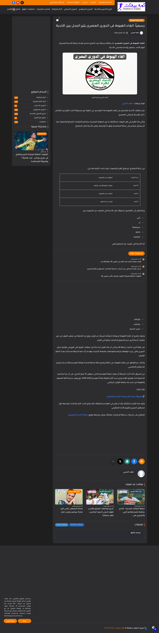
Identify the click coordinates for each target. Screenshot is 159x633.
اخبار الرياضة (30, 98)
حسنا (24, 621)
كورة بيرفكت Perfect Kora (114, 628)
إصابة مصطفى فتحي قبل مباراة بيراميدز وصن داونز (71, 510)
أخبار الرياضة (57, 9)
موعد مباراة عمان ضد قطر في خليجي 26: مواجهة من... (120, 262)
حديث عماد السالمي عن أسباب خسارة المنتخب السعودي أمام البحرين (114, 269)
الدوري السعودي (86, 9)
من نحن (84, 2)
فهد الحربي (135, 33)
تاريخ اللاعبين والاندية (103, 9)
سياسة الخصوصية (105, 2)
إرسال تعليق (135, 533)
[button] (134, 461)
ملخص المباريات (43, 9)
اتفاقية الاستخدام (73, 2)
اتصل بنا (93, 2)
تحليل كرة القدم (13, 9)
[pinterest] (17, 2)
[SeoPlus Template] (145, 628)
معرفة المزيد (10, 621)
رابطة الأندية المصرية (78, 415)
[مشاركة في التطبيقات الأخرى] (113, 461)
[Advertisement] (100, 149)
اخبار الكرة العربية (136, 20)
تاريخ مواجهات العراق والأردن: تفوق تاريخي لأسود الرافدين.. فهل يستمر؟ (101, 512)
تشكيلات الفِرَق (28, 9)
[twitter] (22, 2)
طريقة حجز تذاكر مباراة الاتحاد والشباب (124, 397)
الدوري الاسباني (70, 9)
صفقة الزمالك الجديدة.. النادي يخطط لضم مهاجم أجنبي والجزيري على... (132, 512)
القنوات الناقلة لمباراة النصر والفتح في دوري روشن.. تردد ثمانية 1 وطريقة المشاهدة (32, 158)
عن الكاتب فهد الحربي (57, 2)
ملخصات (30, 122)
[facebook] (13, 2)
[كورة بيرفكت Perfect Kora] (131, 6)
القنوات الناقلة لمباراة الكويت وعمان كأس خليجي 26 (121, 276)
